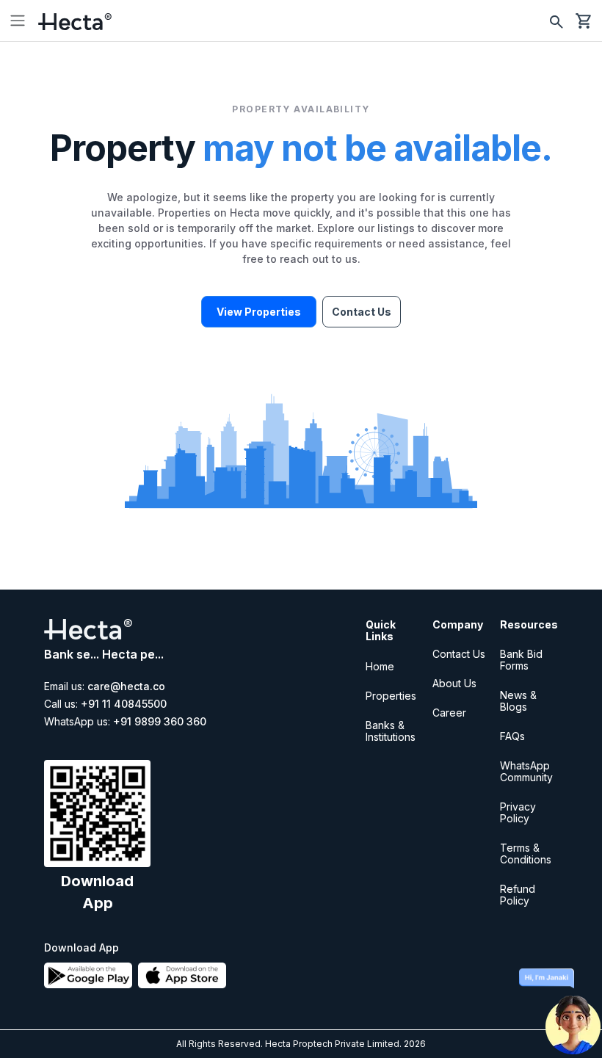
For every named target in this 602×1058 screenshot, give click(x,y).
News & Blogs (518, 701)
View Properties (259, 311)
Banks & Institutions (391, 731)
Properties (391, 695)
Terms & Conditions (525, 853)
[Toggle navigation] (17, 20)
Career (449, 712)
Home (380, 666)
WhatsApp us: (125, 722)
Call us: (105, 704)
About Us (454, 683)
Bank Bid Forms (521, 660)
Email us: (104, 686)
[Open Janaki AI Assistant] (573, 1014)
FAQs (512, 736)
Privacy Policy (518, 812)
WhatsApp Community (526, 771)
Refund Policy (517, 895)
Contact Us (361, 311)
